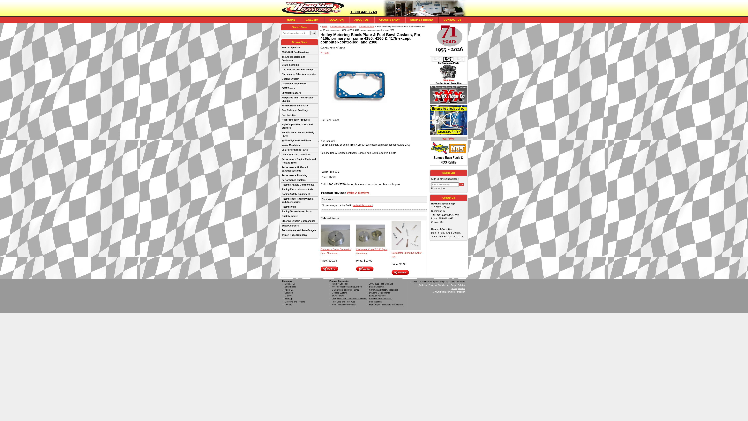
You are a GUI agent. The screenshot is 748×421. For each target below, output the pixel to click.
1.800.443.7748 (363, 12)
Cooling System (290, 79)
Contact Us (452, 19)
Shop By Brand (421, 19)
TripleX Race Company (294, 235)
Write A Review (358, 193)
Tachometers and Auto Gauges (299, 230)
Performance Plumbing (294, 175)
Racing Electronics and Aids (297, 189)
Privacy (288, 304)
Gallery (312, 19)
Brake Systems (290, 65)
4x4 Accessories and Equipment (293, 58)
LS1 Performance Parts (295, 150)
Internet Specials (291, 47)
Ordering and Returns (295, 302)
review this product (363, 205)
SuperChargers (290, 226)
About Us (361, 19)
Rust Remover (290, 216)
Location (336, 19)
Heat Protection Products (296, 120)
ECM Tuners (288, 88)
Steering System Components (298, 221)
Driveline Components (294, 83)
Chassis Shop (389, 19)
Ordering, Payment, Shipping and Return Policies (442, 285)
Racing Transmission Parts (297, 211)
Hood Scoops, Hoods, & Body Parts (298, 134)
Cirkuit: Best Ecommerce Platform (449, 292)
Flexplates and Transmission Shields (297, 99)
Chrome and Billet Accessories (299, 74)
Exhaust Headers (291, 93)
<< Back (324, 53)
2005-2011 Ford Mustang (295, 52)
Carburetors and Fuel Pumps (298, 69)
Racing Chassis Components (298, 185)
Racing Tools (289, 207)
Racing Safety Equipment (296, 194)
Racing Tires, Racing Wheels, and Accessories (298, 200)
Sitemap (288, 298)
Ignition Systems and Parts (296, 140)
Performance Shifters (294, 180)
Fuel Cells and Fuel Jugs (295, 110)
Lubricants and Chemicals (296, 154)
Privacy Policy (458, 288)
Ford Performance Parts (295, 105)
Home (291, 19)
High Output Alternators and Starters (297, 126)
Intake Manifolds (291, 145)
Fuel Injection (289, 115)
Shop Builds (290, 287)
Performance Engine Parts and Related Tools (299, 161)
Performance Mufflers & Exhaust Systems (295, 169)
